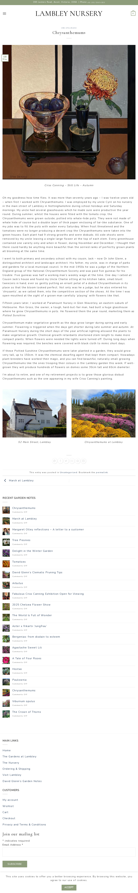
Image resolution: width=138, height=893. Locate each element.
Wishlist (8, 806)
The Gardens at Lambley (20, 756)
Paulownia (19, 679)
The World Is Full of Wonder (32, 615)
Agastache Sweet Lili (27, 647)
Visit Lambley (12, 775)
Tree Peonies (21, 540)
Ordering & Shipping (16, 769)
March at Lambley (21, 480)
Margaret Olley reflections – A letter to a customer (48, 529)
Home (7, 750)
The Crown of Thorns (26, 711)
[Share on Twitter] (66, 461)
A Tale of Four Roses (27, 658)
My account (10, 800)
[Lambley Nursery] (69, 13)
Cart (5, 812)
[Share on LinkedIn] (83, 461)
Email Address (13, 844)
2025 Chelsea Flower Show (31, 604)
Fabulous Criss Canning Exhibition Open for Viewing (48, 593)
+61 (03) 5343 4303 (96, 3)
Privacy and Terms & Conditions (24, 824)
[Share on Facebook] (60, 461)
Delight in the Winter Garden (32, 550)
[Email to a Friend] (72, 461)
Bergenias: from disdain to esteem (36, 636)
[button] (5, 13)
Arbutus (17, 583)
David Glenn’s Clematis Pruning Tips (37, 572)
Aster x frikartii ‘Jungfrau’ (29, 626)
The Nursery (11, 762)
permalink (102, 472)
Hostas (17, 669)
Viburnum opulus (23, 701)
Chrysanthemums (24, 508)
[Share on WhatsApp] (54, 461)
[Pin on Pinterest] (77, 461)
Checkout (9, 818)
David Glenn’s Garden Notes (22, 781)
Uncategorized (69, 28)
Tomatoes (19, 561)
